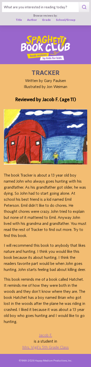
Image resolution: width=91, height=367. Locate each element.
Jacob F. (45, 335)
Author (32, 19)
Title (19, 19)
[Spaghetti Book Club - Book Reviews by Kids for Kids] (45, 47)
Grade (46, 19)
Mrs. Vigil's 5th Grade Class (45, 347)
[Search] (84, 7)
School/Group (65, 19)
